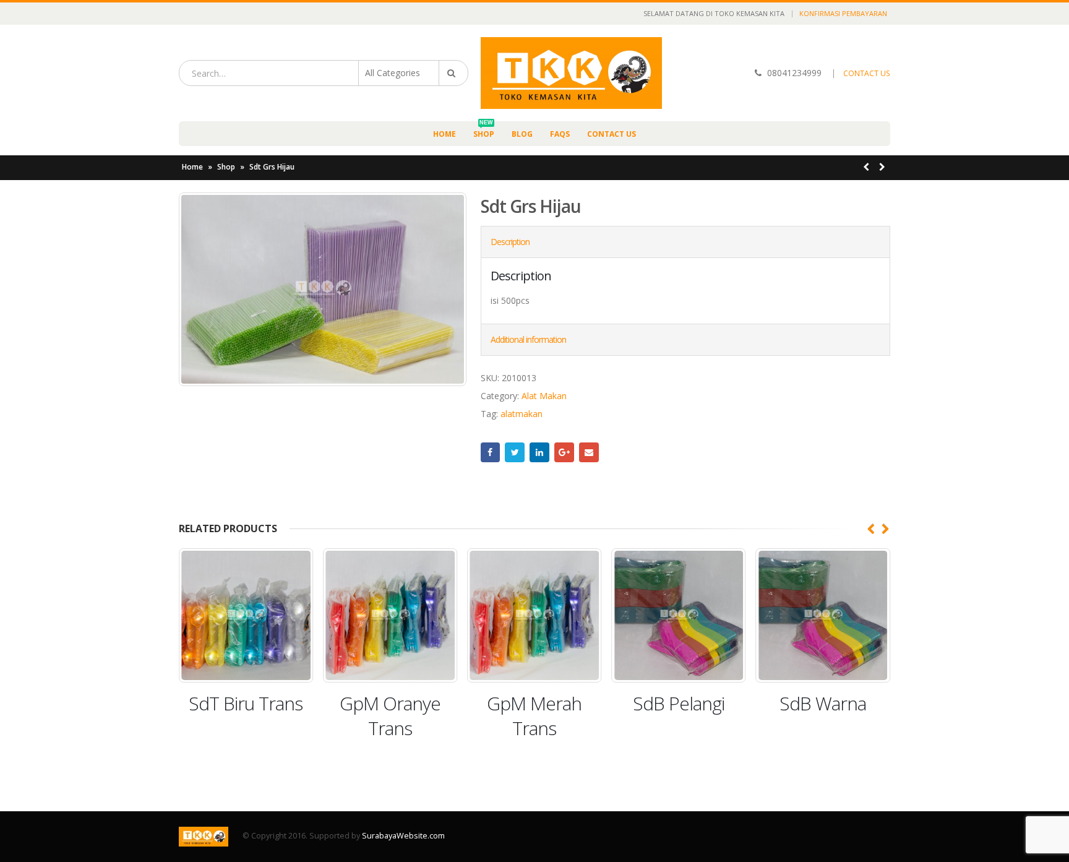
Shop (483, 130)
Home (444, 134)
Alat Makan (544, 396)
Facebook (490, 452)
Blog (522, 134)
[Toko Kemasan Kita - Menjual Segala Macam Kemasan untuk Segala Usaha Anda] (571, 73)
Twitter (515, 452)
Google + (564, 452)
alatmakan (521, 414)
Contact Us (611, 134)
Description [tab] (510, 242)
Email (589, 452)
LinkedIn (539, 452)
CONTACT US (866, 73)
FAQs (560, 134)
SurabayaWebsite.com (403, 835)
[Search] (453, 73)
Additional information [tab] (528, 339)
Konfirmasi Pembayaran (843, 13)
